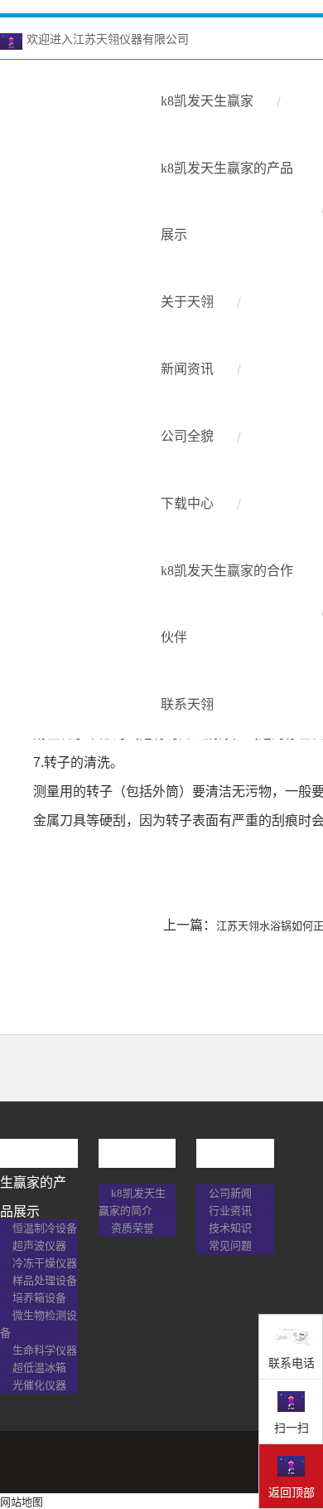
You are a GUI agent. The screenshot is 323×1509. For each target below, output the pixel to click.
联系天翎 (187, 704)
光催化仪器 (39, 1385)
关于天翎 (187, 302)
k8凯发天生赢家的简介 (132, 1202)
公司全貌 (187, 436)
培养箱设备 (39, 1298)
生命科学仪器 (44, 1350)
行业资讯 (230, 1210)
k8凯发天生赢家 (207, 101)
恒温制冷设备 (44, 1228)
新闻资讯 (187, 369)
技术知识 (230, 1228)
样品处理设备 (44, 1280)
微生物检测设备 (38, 1324)
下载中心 (187, 503)
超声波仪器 (39, 1245)
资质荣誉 (132, 1228)
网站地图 (21, 1502)
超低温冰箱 (39, 1367)
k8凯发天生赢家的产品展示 (227, 201)
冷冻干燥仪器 (44, 1263)
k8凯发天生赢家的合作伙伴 (227, 604)
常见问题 (230, 1245)
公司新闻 (230, 1193)
